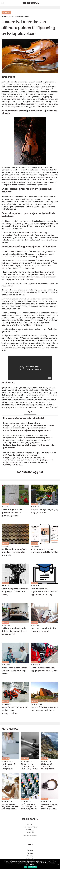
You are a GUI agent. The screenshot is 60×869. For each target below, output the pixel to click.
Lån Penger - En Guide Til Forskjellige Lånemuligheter (9, 766)
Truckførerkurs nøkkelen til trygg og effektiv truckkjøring (44, 669)
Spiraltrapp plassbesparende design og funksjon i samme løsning (15, 591)
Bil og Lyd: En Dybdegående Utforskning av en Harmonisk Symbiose (29, 766)
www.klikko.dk (31, 835)
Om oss (30, 853)
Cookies (30, 856)
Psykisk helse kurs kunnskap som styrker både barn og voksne (14, 670)
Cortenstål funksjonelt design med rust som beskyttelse (44, 708)
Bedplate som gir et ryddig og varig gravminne (44, 511)
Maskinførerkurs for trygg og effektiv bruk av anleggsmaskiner (15, 710)
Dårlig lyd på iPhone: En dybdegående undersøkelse (47, 766)
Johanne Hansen (23, 16)
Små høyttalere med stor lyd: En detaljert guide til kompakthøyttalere (30, 806)
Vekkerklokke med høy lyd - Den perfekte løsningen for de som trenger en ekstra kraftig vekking (49, 806)
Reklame (30, 850)
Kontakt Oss (30, 859)
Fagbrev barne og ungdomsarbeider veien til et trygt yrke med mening (44, 591)
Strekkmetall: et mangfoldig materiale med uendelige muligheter (14, 552)
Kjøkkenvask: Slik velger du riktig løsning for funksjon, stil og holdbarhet (15, 631)
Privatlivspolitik (32, 866)
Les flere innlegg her (30, 472)
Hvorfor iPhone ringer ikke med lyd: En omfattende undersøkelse (10, 806)
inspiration (5, 504)
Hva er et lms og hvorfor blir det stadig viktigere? (43, 629)
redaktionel (6, 12)
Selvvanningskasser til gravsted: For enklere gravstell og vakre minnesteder (12, 512)
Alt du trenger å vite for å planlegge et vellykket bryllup (44, 550)
